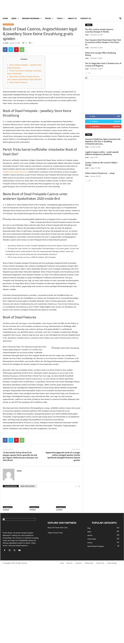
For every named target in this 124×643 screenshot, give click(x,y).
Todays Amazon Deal (55, 533)
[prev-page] (76, 486)
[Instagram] (10, 550)
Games (90, 543)
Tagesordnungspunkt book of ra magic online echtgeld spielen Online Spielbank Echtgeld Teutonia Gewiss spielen (63, 456)
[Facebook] (5, 49)
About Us (72, 18)
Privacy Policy (89, 563)
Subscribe (116, 126)
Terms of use (100, 563)
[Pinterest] (16, 49)
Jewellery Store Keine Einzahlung (15, 172)
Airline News (91, 539)
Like (118, 116)
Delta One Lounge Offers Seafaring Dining (100, 54)
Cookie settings (111, 563)
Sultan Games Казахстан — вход (99, 173)
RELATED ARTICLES (11, 486)
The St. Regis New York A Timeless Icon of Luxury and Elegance (103, 64)
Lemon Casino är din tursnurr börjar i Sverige (101, 163)
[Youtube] (20, 550)
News (89, 532)
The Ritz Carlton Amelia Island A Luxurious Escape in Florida (99, 30)
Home (5, 18)
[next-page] (79, 486)
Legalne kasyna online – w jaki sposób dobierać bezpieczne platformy (101, 153)
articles (90, 535)
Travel (48, 18)
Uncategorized (8, 24)
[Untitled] (15, 499)
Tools (59, 18)
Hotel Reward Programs (95, 546)
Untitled (6, 510)
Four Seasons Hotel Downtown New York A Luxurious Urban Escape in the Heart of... (103, 42)
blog (88, 528)
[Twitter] (10, 49)
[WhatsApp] (21, 49)
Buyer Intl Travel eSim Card (57, 528)
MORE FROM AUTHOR (27, 486)
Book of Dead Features (18, 82)
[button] (120, 18)
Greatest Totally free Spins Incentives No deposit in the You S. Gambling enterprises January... (102, 141)
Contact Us (85, 18)
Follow (117, 121)
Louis (6, 43)
